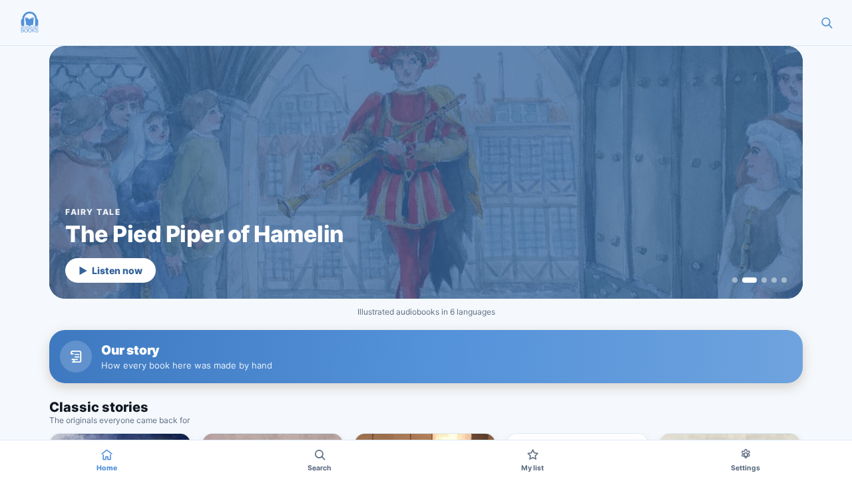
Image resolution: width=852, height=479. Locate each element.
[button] (29, 22)
